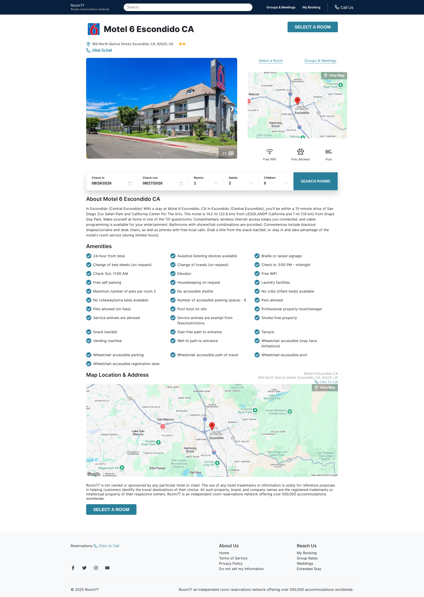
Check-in (98, 177)
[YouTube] (107, 568)
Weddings (305, 563)
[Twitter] (84, 568)
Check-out (150, 177)
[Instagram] (96, 568)
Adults (233, 177)
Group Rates (307, 558)
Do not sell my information (241, 569)
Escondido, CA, (144, 44)
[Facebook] (73, 568)
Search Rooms (315, 181)
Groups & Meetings (281, 7)
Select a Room (313, 27)
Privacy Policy (231, 563)
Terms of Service (233, 558)
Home (224, 553)
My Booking (311, 7)
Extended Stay (309, 569)
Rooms (198, 177)
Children (270, 177)
